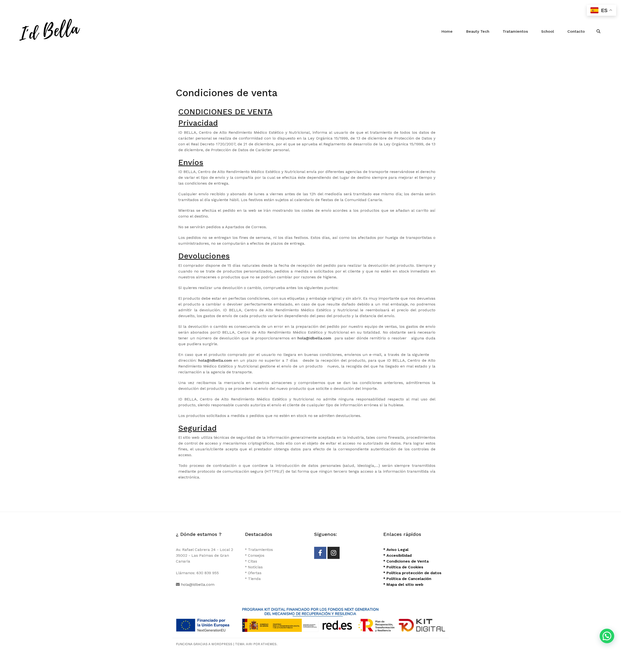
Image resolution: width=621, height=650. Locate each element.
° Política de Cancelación (407, 578)
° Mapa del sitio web (403, 584)
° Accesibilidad (397, 555)
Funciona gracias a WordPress (204, 644)
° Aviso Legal (396, 549)
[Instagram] (333, 553)
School (547, 31)
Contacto (576, 31)
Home (447, 31)
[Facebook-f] (320, 553)
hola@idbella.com (197, 584)
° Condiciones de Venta (406, 561)
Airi (249, 644)
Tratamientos (515, 31)
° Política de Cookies (403, 567)
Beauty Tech (477, 31)
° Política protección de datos (412, 573)
